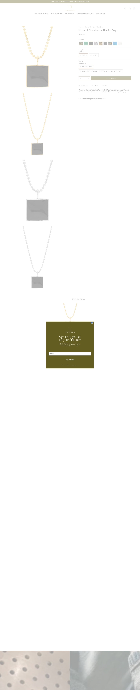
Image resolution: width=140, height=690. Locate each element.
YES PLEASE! (70, 360)
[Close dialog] (92, 323)
